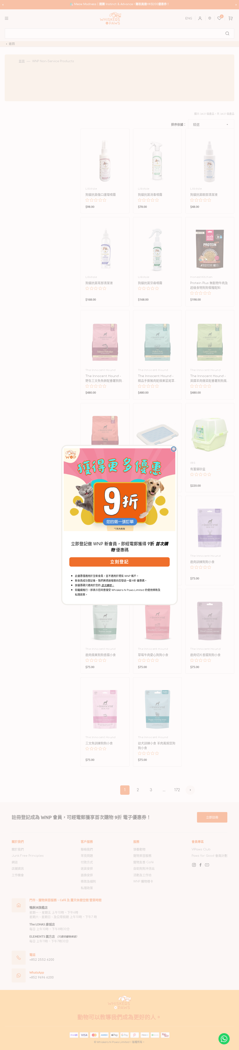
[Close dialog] (173, 449)
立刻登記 (119, 562)
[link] (119, 489)
